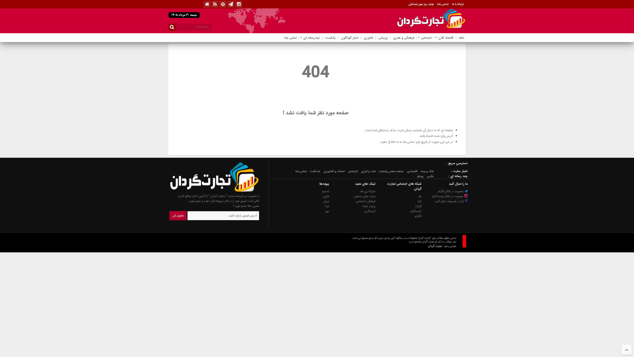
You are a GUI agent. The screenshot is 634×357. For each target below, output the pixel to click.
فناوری (368, 38)
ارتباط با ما (458, 4)
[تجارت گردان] (210, 191)
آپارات (418, 206)
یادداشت (315, 171)
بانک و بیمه (427, 171)
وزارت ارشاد (368, 206)
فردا (327, 206)
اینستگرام (416, 211)
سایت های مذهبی (364, 196)
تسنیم (325, 191)
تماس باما (443, 4)
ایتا (420, 201)
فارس (326, 196)
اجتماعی (426, 38)
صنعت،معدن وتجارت (391, 171)
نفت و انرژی (368, 171)
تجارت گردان (435, 246)
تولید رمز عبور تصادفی (421, 4)
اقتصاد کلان (445, 38)
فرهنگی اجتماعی (365, 201)
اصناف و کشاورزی (334, 171)
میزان (326, 201)
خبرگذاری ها (368, 191)
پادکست (330, 38)
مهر (327, 211)
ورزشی (383, 38)
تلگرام (418, 216)
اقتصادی (412, 171)
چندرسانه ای (311, 38)
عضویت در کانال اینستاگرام (448, 196)
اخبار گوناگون (349, 38)
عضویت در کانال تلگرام (451, 191)
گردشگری (369, 211)
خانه (461, 38)
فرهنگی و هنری (403, 38)
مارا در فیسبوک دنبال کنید (450, 201)
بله (420, 196)
